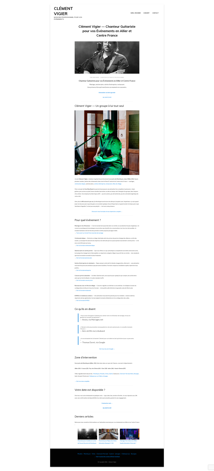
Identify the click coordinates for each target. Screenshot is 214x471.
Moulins (102, 373)
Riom (131, 373)
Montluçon (96, 373)
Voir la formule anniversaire (84, 258)
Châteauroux (92, 376)
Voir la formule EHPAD (82, 300)
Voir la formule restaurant (83, 290)
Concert (146, 13)
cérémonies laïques (80, 184)
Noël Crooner (136, 13)
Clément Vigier (112, 462)
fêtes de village (117, 184)
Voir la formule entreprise (83, 270)
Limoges (105, 376)
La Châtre (99, 376)
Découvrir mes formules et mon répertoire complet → (107, 211)
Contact (155, 13)
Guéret (111, 373)
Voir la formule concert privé (84, 280)
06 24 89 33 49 (107, 97)
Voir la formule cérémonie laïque (85, 245)
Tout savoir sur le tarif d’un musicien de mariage (89, 233)
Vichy (106, 373)
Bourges (136, 373)
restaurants (109, 184)
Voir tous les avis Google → (107, 349)
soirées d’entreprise (99, 184)
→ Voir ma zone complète (82, 381)
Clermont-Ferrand (125, 373)
